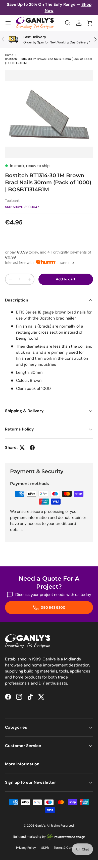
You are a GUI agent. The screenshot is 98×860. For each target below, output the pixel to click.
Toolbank (12, 200)
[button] (89, 23)
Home (9, 55)
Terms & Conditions (68, 848)
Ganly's (40, 826)
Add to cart (65, 279)
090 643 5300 (52, 607)
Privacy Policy (26, 848)
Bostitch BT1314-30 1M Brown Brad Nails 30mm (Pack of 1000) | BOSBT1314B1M (48, 61)
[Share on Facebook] (32, 448)
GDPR (45, 848)
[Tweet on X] (22, 448)
